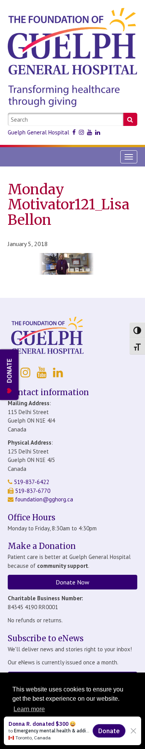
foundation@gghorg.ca (44, 499)
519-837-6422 (30, 482)
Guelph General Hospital (38, 132)
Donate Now (72, 582)
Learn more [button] (29, 709)
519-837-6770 (32, 490)
